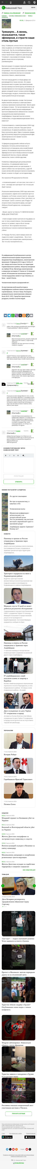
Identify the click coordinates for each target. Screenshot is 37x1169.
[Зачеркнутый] (18, 455)
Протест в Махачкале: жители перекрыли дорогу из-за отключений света (18, 973)
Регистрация (18, 476)
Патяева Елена (10, 804)
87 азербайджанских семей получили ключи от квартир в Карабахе (16, 678)
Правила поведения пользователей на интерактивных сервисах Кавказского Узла (18, 1155)
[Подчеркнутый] (14, 455)
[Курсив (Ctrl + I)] (10, 455)
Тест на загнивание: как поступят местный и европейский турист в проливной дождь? (21, 521)
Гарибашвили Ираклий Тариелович (18, 779)
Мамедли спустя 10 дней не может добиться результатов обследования (18, 607)
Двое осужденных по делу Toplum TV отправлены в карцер (17, 712)
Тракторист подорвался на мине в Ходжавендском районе (17, 574)
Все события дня (29, 870)
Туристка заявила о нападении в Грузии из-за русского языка (18, 1075)
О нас (3, 1133)
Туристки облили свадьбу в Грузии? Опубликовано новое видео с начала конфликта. (16, 1007)
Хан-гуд (18, 351)
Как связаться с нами (15, 1133)
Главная (4, 15)
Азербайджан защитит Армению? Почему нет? (22, 528)
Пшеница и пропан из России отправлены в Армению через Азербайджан (16, 541)
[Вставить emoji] (23, 455)
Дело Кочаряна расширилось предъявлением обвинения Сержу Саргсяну (15, 901)
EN (6, 2)
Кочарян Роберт (10, 754)
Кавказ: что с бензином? (12, 13)
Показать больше (18, 1113)
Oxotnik (18, 431)
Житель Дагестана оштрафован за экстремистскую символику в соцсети (17, 837)
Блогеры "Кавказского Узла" (17, 15)
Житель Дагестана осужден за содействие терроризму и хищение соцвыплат (18, 865)
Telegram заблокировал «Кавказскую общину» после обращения (16, 1043)
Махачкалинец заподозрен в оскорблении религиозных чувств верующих (18, 856)
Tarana (18, 323)
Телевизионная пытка (17, 509)
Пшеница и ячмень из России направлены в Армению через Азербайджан (16, 645)
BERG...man (19, 383)
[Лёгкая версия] (11, 2)
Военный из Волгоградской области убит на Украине (18, 828)
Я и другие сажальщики (18, 496)
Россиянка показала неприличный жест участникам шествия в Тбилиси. (17, 1106)
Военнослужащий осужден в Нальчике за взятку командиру (18, 846)
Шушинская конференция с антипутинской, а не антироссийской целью (19, 515)
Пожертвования (30, 1133)
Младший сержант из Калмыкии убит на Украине (18, 819)
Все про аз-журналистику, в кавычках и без (19, 502)
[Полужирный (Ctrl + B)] (6, 455)
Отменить (18, 482)
